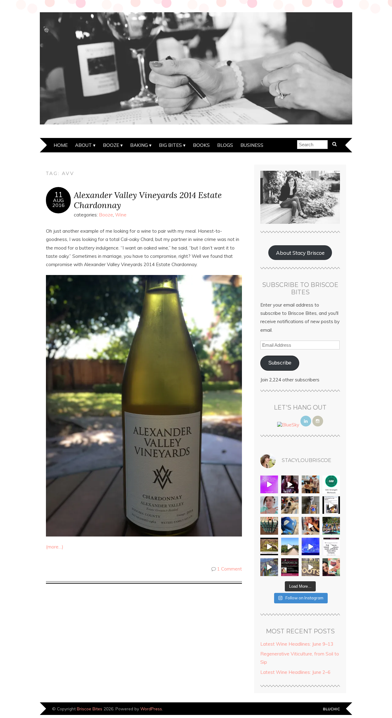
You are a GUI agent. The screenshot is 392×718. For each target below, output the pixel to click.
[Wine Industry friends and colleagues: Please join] (290, 567)
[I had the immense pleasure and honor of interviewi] (331, 547)
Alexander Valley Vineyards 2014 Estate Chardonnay (148, 199)
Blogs (225, 145)
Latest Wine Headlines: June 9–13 (296, 644)
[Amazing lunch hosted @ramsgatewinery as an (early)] (290, 547)
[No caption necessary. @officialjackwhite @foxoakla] (310, 547)
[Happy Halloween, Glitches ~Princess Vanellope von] (269, 505)
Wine (120, 215)
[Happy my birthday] (310, 526)
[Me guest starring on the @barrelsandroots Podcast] (290, 484)
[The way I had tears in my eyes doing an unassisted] (331, 484)
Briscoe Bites (89, 708)
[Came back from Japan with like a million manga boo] (269, 526)
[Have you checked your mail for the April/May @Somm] (310, 567)
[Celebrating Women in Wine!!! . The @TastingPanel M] (269, 567)
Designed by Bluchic (331, 709)
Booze (111, 145)
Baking (139, 145)
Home (61, 145)
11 (58, 194)
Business (251, 145)
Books (201, 145)
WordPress (151, 708)
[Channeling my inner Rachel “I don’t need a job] (290, 526)
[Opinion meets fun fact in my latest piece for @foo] (331, 505)
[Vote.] (310, 505)
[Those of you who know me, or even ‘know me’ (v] (269, 547)
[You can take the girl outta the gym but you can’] (331, 526)
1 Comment (229, 569)
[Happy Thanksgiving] (310, 484)
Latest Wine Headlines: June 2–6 (295, 672)
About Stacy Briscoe (300, 253)
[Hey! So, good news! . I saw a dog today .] (290, 505)
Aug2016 (58, 202)
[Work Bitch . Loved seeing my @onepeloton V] (269, 484)
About (83, 145)
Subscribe (279, 363)
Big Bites (170, 145)
